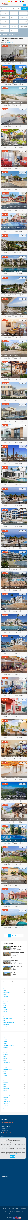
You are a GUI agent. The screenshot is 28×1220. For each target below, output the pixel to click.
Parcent (5, 1080)
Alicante (5, 1041)
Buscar (24, 8)
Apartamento (6, 985)
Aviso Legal (8, 1211)
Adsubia (5, 1037)
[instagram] (16, 1217)
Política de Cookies (14, 1213)
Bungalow (6, 988)
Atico (5, 986)
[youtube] (19, 1217)
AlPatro (5, 1043)
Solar (5, 1028)
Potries (5, 1090)
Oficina (5, 1009)
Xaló (4, 1107)
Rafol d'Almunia (7, 1092)
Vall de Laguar (7, 1101)
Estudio (5, 1000)
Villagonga (6, 1105)
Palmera (5, 1079)
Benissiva (6, 1052)
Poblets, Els (6, 1088)
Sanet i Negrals (7, 1095)
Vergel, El (6, 1103)
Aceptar (12, 1156)
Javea (5, 1065)
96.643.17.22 (7, 1133)
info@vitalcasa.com (7, 1122)
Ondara (5, 1075)
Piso (4, 1020)
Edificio (5, 998)
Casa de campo (7, 992)
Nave (5, 1007)
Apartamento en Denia (16, 946)
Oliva (5, 1073)
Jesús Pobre (6, 1067)
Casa (5, 990)
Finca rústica (6, 1001)
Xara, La (5, 1108)
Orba (5, 1077)
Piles (5, 1086)
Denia (5, 1060)
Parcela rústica (7, 1014)
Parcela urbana (7, 1016)
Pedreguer (6, 1082)
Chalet (5, 994)
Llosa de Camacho (8, 1069)
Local (5, 1005)
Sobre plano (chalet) (8, 1026)
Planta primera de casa (9, 1022)
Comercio (6, 996)
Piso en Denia (14, 960)
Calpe (5, 1056)
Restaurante (6, 1024)
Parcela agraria (7, 1013)
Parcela (5, 1011)
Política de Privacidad (17, 1211)
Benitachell (6, 1054)
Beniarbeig (6, 1047)
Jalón (5, 1064)
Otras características (8, 34)
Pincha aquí (18, 1153)
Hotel (5, 1003)
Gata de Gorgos (7, 1062)
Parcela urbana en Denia (17, 972)
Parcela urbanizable (8, 1018)
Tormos (5, 1099)
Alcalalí (5, 1039)
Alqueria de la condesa (9, 1045)
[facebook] (14, 1217)
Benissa (5, 1051)
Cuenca (5, 1058)
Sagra (5, 1093)
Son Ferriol (6, 1097)
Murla (5, 1071)
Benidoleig (6, 1049)
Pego (5, 1084)
